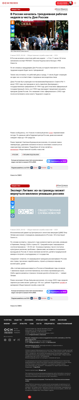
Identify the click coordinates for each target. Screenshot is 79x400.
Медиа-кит (42, 370)
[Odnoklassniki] (12, 22)
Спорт (14, 323)
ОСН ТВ (38, 323)
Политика (7, 320)
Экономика (29, 320)
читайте (63, 282)
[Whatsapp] (12, 35)
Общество (18, 320)
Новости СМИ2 (16, 175)
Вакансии (43, 334)
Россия (15, 154)
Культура (23, 323)
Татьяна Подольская (31, 154)
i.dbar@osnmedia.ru (34, 342)
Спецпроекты (49, 323)
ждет (51, 133)
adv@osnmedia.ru (58, 345)
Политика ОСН (49, 379)
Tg (51, 168)
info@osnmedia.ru (34, 334)
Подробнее (36, 367)
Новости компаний (64, 323)
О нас (32, 323)
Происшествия (41, 320)
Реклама (16, 99)
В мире (52, 320)
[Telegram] (12, 31)
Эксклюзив (62, 320)
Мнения (7, 323)
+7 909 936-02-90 (50, 342)
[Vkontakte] (12, 27)
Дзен (35, 168)
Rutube (43, 168)
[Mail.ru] (12, 39)
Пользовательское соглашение (34, 379)
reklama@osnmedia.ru (45, 345)
